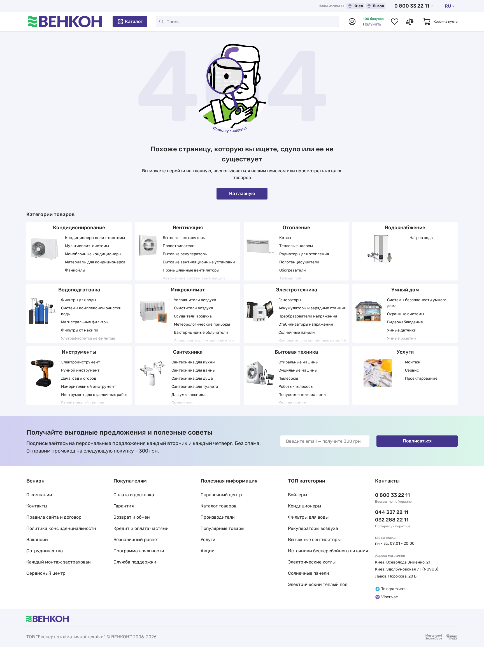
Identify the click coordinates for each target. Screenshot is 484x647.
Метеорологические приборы (202, 324)
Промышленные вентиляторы (191, 270)
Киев (358, 6)
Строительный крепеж (82, 402)
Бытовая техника (296, 352)
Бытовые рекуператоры (185, 254)
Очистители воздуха (193, 308)
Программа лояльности (138, 550)
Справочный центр (221, 494)
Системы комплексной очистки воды (91, 311)
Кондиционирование (79, 227)
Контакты (36, 506)
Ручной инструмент (80, 370)
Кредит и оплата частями (141, 528)
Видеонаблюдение (405, 322)
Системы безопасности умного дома (416, 303)
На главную (242, 193)
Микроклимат (188, 290)
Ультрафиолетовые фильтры (88, 338)
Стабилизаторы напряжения (305, 324)
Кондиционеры (304, 506)
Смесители (182, 402)
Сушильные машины (297, 370)
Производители (218, 517)
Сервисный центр (46, 573)
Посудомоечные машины (302, 394)
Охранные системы (405, 314)
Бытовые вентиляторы (184, 237)
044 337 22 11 (391, 512)
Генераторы (289, 300)
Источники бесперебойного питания (328, 550)
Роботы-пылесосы (295, 386)
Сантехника (188, 352)
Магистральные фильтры (84, 322)
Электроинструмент (80, 362)
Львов (378, 6)
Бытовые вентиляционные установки (199, 262)
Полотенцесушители (299, 262)
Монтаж (412, 362)
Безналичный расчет (136, 539)
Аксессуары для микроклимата (204, 340)
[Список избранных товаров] (394, 21)
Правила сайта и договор (54, 517)
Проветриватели (179, 246)
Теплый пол (290, 278)
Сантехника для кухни (193, 362)
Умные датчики (401, 330)
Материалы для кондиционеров (95, 262)
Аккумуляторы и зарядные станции (312, 308)
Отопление (296, 227)
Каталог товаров (218, 506)
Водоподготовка (79, 290)
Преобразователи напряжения (307, 316)
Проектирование (421, 378)
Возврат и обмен (131, 517)
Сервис (412, 370)
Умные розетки (401, 338)
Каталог (134, 21)
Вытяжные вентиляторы (314, 539)
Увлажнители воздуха (195, 300)
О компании (39, 494)
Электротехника (296, 290)
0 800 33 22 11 (411, 6)
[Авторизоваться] (352, 21)
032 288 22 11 (391, 520)
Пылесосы (288, 378)
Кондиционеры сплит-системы (95, 237)
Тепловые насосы (296, 246)
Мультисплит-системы (87, 246)
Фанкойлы (75, 270)
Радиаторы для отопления (304, 254)
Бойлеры (297, 494)
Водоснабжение (405, 227)
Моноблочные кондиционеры (93, 254)
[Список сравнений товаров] (410, 21)
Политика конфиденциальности (61, 528)
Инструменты (79, 352)
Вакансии (37, 539)
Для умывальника (188, 394)
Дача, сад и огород (78, 378)
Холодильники (292, 402)
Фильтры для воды (78, 300)
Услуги (405, 352)
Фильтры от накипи (79, 330)
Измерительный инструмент (88, 386)
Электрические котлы (312, 562)
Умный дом (405, 290)
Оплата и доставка (133, 494)
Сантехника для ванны (193, 370)
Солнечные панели (296, 332)
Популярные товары (222, 528)
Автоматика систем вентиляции (194, 278)
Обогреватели (292, 270)
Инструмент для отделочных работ (94, 394)
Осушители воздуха (193, 316)
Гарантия (123, 506)
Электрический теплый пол (317, 584)
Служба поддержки (134, 562)
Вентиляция (188, 227)
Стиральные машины (298, 362)
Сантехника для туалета (194, 386)
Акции (208, 550)
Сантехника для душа (192, 378)
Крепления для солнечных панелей (312, 340)
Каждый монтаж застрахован (58, 562)
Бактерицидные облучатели (201, 332)
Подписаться (417, 441)
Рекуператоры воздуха (313, 528)
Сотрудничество (44, 550)
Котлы (285, 237)
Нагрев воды (421, 237)
